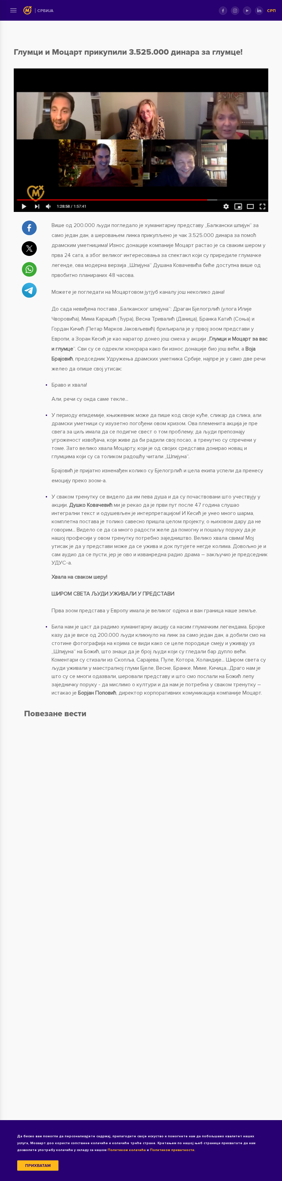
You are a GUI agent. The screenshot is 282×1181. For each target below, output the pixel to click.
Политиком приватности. (172, 1150)
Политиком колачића (127, 1150)
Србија (45, 10)
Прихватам (38, 1165)
